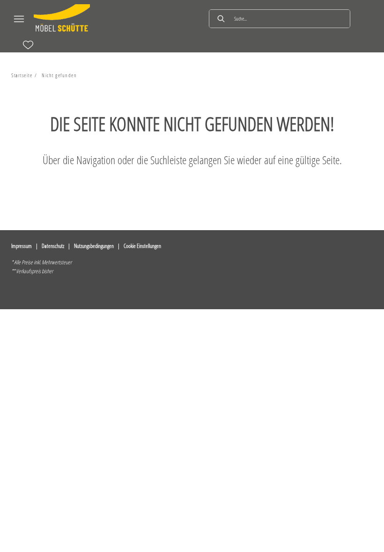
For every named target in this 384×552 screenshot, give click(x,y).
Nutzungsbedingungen (94, 246)
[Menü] (18, 18)
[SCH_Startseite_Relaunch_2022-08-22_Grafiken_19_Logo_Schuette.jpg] (62, 18)
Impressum (21, 246)
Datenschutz (53, 246)
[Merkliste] (28, 44)
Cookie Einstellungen (142, 246)
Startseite (21, 75)
